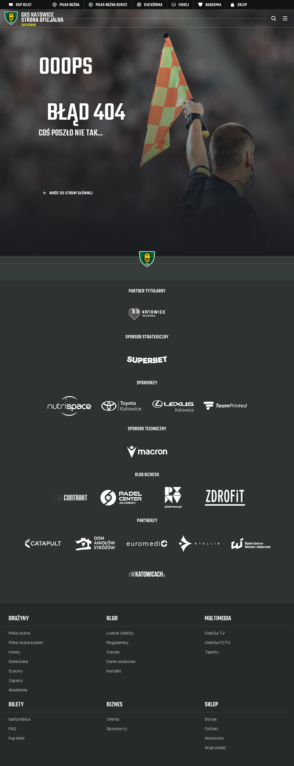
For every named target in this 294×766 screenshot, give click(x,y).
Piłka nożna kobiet (26, 642)
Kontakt (114, 671)
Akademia (18, 690)
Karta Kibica (19, 719)
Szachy (16, 671)
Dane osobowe (121, 661)
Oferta (113, 719)
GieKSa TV (215, 633)
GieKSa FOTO (218, 642)
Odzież (211, 728)
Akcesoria (214, 738)
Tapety (211, 652)
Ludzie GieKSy (120, 633)
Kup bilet (17, 738)
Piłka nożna (19, 633)
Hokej (14, 652)
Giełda (113, 652)
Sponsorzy (117, 728)
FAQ (12, 728)
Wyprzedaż (215, 747)
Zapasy (16, 680)
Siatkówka (18, 661)
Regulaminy (118, 642)
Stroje (211, 719)
